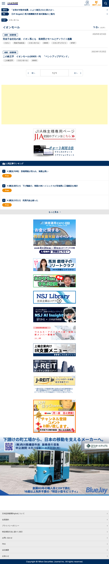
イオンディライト (59, 43)
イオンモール (34, 43)
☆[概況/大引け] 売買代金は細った (22, 200)
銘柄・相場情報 (10, 35)
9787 (73, 43)
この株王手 (8, 60)
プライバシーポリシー (10, 526)
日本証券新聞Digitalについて (13, 513)
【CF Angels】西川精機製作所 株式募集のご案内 (33, 14)
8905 (46, 43)
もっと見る (54, 212)
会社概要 (5, 550)
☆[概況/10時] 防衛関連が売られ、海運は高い (27, 171)
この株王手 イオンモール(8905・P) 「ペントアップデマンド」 (36, 56)
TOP (4, 20)
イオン (7, 43)
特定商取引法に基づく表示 (12, 532)
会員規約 (5, 519)
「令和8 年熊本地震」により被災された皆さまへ (32, 10)
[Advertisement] (54, 104)
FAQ (4, 544)
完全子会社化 (19, 43)
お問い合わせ (7, 538)
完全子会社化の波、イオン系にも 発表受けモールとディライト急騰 (37, 38)
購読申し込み (96, 5)
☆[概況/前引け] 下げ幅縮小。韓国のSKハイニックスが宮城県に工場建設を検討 (42, 186)
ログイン (87, 5)
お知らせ (5, 556)
